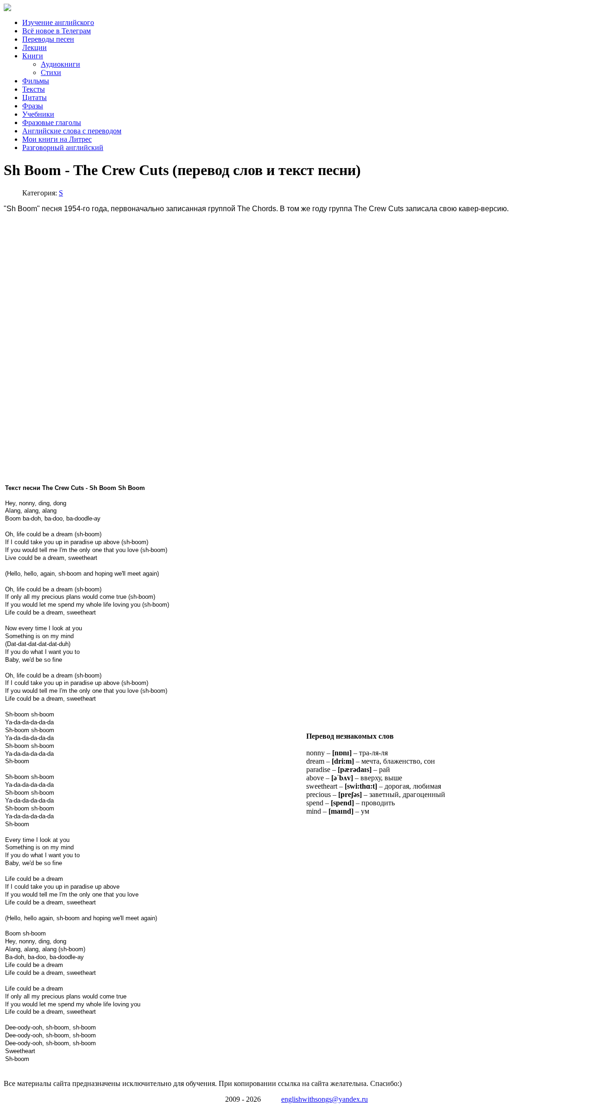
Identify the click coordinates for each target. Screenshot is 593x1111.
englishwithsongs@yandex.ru (324, 1099)
